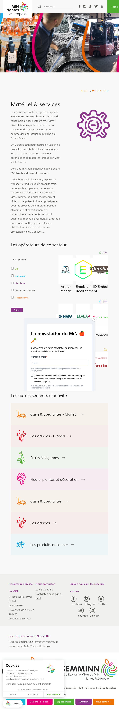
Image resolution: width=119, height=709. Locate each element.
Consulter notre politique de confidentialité (28, 684)
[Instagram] (84, 6)
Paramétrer (33, 694)
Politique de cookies (106, 687)
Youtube (83, 615)
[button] (13, 704)
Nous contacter (103, 701)
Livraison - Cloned (25, 290)
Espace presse (64, 701)
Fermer (13, 694)
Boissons (20, 275)
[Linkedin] (90, 6)
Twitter (102, 604)
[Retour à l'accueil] (17, 9)
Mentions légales (86, 687)
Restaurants (21, 297)
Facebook (76, 604)
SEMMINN (84, 701)
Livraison (20, 283)
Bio (16, 268)
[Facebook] (79, 6)
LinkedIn (94, 615)
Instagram (90, 604)
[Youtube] (101, 6)
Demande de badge (39, 701)
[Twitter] (96, 6)
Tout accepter (54, 694)
